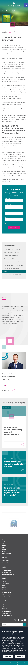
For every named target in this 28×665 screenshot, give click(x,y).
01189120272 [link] (5, 379)
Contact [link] (4, 551)
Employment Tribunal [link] (10, 259)
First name (7, 198)
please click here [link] (9, 651)
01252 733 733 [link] (7, 570)
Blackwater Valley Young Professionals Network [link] (13, 464)
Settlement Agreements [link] (11, 268)
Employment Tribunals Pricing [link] (13, 274)
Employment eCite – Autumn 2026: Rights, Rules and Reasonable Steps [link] (13, 491)
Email (6, 211)
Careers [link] (4, 549)
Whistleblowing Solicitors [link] (11, 252)
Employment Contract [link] (11, 255)
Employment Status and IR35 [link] (13, 262)
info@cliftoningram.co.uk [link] (8, 574)
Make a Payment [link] (6, 553)
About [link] (3, 540)
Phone (6, 217)
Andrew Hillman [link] (8, 374)
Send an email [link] (6, 381)
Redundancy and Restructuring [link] (13, 265)
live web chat (6, 181)
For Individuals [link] (10, 31)
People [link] (3, 541)
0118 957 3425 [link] (7, 592)
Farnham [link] (20, 158)
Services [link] (4, 543)
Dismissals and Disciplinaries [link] (12, 249)
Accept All (8, 656)
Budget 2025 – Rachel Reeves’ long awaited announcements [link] (13, 430)
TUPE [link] (5, 271)
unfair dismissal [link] (16, 98)
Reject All (20, 656)
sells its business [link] (16, 45)
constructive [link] (19, 109)
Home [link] (3, 31)
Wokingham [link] (12, 160)
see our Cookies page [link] (13, 648)
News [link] (3, 547)
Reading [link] (4, 160)
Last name (7, 204)
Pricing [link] (4, 545)
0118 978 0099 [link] (6, 173)
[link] (26, 5)
